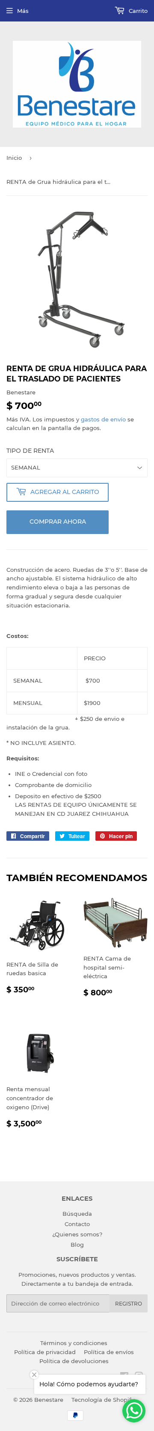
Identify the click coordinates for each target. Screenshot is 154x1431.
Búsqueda (77, 1213)
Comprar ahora (58, 521)
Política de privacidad (45, 1352)
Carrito (137, 10)
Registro (128, 1303)
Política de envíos (109, 1352)
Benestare (48, 1399)
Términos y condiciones (73, 1342)
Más (23, 10)
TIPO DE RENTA (30, 451)
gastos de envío (103, 419)
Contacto (77, 1223)
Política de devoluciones (74, 1361)
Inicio (14, 157)
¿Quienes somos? (77, 1234)
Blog (77, 1244)
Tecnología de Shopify (102, 1399)
